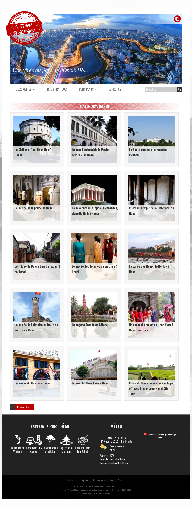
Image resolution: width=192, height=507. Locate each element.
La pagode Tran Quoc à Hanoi (90, 324)
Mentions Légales (78, 480)
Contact (122, 480)
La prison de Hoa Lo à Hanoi (32, 383)
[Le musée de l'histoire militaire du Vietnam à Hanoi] (37, 293)
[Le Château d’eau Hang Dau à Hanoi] (37, 118)
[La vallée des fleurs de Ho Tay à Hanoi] (151, 235)
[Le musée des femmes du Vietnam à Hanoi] (94, 235)
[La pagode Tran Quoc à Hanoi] (94, 293)
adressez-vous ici (111, 486)
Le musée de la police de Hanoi (34, 208)
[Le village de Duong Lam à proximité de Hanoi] (37, 235)
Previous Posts (24, 407)
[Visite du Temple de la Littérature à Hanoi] (151, 176)
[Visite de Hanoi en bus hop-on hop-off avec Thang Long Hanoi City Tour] (151, 351)
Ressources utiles (103, 480)
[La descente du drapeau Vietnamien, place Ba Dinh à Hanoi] (94, 176)
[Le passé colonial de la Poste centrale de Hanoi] (94, 118)
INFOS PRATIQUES (57, 89)
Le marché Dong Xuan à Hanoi (90, 383)
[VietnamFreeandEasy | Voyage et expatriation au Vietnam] (24, 13)
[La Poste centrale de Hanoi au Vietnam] (151, 118)
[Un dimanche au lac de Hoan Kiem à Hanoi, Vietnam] (151, 293)
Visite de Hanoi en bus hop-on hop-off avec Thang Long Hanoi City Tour (151, 388)
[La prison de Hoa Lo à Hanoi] (37, 351)
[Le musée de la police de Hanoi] (37, 176)
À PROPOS (115, 89)
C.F (91, 494)
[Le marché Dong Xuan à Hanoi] (94, 351)
